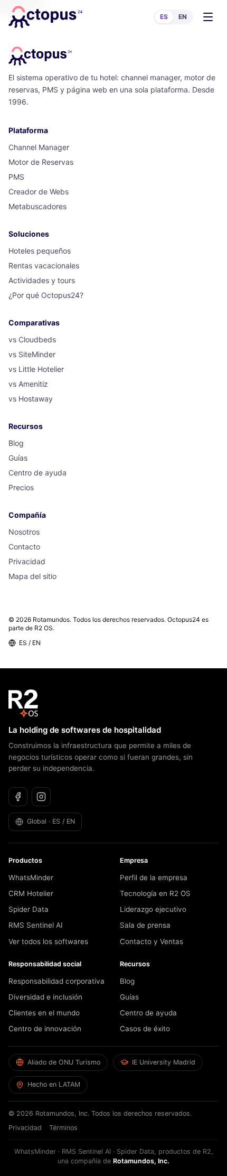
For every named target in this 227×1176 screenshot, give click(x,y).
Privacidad (26, 561)
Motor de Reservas (40, 161)
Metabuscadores (37, 206)
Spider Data (28, 909)
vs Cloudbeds (32, 339)
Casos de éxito (145, 1028)
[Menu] (208, 16)
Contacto (24, 546)
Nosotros (24, 531)
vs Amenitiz (28, 383)
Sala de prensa (145, 925)
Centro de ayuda (37, 472)
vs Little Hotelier (36, 369)
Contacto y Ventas (151, 941)
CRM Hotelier (30, 893)
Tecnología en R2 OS (155, 893)
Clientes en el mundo (44, 1013)
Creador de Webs (38, 191)
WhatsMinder (30, 877)
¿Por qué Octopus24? (45, 295)
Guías (17, 457)
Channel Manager (38, 147)
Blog (16, 442)
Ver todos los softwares (48, 941)
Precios (21, 487)
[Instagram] (41, 796)
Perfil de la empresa (153, 877)
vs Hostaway (30, 398)
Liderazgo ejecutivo (153, 909)
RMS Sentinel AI (35, 925)
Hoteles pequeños (39, 250)
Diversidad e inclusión (45, 997)
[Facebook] (17, 796)
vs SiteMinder (31, 354)
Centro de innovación (44, 1028)
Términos (63, 1128)
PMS (16, 176)
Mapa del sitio (32, 576)
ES (164, 17)
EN (182, 17)
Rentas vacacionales (43, 265)
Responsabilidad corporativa (56, 981)
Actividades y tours (41, 280)
